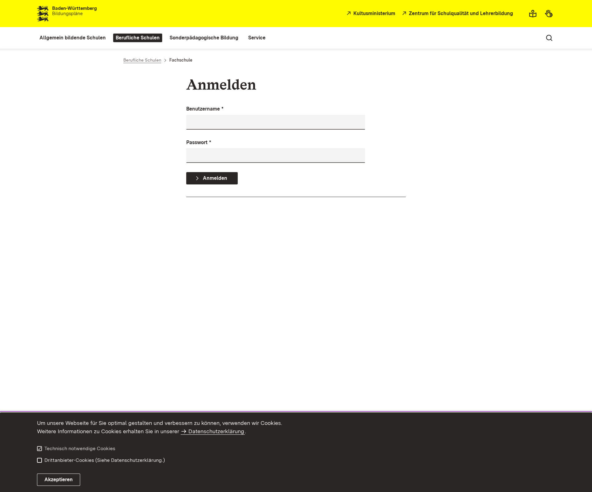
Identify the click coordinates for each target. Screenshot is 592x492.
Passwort (198, 142)
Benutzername (205, 109)
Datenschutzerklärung (216, 431)
